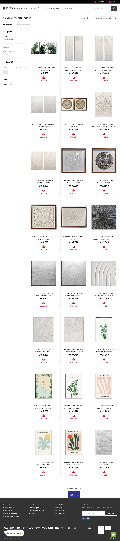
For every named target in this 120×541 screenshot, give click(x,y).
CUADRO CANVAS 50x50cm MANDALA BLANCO (73, 181)
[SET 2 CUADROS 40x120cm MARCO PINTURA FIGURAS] (104, 48)
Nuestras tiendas (8, 511)
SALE (75, 8)
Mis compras (59, 511)
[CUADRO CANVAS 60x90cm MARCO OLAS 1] (104, 442)
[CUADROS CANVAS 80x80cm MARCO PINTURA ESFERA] (73, 273)
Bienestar (68, 8)
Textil (44, 8)
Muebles (59, 8)
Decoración (35, 8)
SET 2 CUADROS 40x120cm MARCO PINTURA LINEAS (73, 69)
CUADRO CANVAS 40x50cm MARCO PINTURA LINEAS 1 (43, 350)
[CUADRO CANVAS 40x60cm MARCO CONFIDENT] (73, 442)
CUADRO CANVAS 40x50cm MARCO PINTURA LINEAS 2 (73, 350)
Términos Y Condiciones (11, 516)
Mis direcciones (60, 513)
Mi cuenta (58, 508)
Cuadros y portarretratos (22, 24)
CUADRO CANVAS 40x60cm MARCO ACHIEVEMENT (43, 463)
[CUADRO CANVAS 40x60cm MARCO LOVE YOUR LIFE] (43, 386)
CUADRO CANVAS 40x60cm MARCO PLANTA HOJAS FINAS (74, 407)
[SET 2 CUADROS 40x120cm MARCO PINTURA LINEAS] (73, 48)
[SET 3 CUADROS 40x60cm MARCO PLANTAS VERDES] (43, 48)
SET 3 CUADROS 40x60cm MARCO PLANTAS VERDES (43, 69)
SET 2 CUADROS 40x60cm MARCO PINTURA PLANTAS (43, 181)
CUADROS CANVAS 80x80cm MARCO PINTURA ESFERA (74, 294)
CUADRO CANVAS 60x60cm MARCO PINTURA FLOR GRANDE (104, 238)
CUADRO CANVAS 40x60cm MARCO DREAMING (104, 407)
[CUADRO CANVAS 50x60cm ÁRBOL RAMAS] (73, 217)
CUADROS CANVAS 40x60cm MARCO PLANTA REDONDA (104, 350)
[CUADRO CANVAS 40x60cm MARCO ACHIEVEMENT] (43, 442)
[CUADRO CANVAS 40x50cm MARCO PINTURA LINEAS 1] (43, 329)
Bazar (26, 8)
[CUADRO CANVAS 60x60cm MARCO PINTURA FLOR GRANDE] (104, 217)
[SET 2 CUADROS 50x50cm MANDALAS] (73, 104)
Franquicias (33, 513)
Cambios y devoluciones (37, 511)
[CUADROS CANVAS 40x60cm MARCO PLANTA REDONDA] (104, 329)
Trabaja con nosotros (10, 513)
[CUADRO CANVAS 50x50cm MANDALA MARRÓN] (104, 160)
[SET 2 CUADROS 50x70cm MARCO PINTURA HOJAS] (43, 104)
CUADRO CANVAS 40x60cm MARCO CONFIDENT (73, 463)
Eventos (51, 8)
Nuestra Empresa (8, 508)
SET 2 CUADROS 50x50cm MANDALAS (74, 125)
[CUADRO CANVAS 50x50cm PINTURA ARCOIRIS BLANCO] (104, 273)
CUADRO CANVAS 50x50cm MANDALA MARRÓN (104, 181)
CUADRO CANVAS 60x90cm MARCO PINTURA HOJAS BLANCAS (104, 125)
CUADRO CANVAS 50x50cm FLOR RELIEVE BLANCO (43, 238)
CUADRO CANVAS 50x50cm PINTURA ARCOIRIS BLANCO (104, 294)
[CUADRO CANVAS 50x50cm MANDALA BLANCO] (73, 160)
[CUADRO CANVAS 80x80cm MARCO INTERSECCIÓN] (43, 273)
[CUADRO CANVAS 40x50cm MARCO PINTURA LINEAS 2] (73, 329)
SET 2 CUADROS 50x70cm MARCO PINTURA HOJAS (43, 125)
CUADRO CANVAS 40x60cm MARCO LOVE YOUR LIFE (43, 407)
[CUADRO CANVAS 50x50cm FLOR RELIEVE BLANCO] (43, 217)
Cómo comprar (34, 508)
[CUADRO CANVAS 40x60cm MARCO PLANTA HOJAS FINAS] (73, 386)
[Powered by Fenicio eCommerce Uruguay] (113, 538)
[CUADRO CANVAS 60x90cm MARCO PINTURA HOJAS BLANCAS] (104, 104)
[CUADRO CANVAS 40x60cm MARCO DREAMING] (104, 386)
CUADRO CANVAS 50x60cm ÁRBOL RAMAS (74, 238)
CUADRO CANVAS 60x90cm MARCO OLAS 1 (104, 463)
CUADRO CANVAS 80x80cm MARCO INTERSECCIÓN (43, 294)
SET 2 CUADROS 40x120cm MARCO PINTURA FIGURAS (104, 69)
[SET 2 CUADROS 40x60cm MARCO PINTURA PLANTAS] (43, 160)
